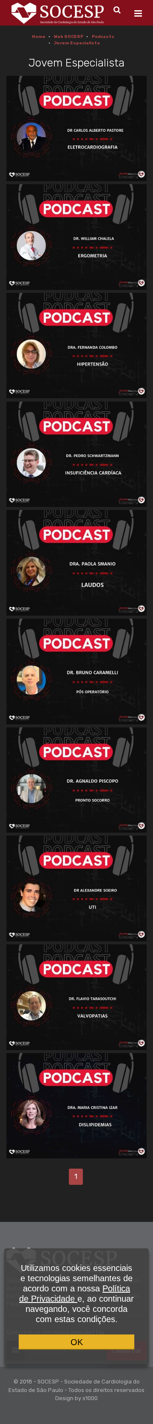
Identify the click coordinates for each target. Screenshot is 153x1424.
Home (38, 36)
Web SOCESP (68, 36)
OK (77, 1342)
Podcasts (103, 36)
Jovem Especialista (77, 43)
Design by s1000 (76, 1398)
